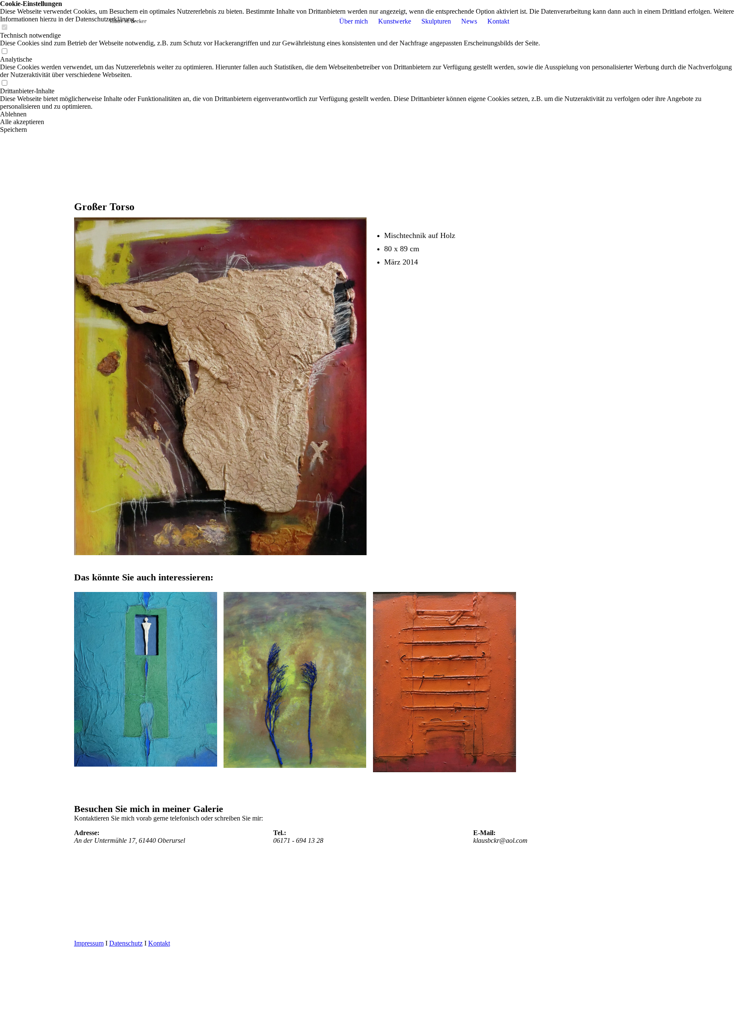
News (469, 21)
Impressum (89, 943)
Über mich (353, 21)
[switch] (4, 51)
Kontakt (498, 21)
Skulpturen (436, 21)
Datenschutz (126, 943)
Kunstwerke (394, 21)
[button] (370, 114)
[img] (127, 21)
